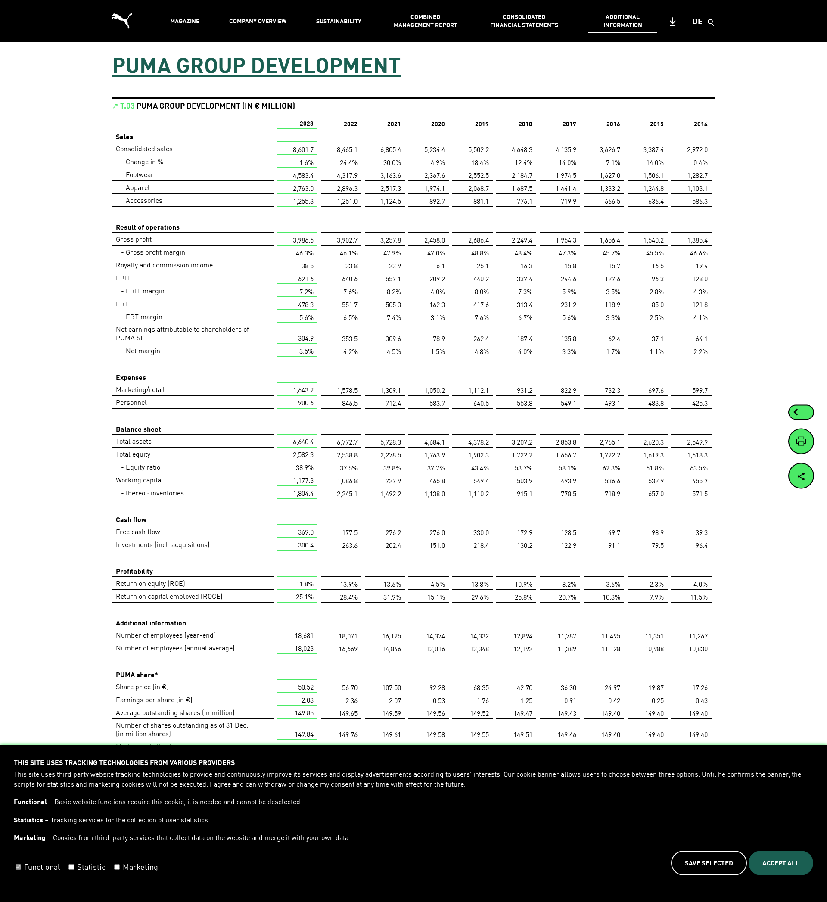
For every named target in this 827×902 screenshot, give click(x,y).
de (698, 21)
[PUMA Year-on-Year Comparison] (795, 412)
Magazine (184, 21)
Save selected (709, 863)
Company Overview (257, 21)
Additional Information (622, 20)
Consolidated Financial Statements (524, 20)
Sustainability (338, 21)
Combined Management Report (425, 20)
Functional (42, 866)
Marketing (140, 866)
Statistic (91, 866)
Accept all (780, 863)
